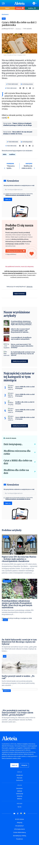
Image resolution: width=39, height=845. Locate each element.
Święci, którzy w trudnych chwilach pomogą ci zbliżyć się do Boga (17, 124)
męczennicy (7, 581)
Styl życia (19, 778)
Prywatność (19, 839)
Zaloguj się (29, 286)
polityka (6, 537)
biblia (4, 154)
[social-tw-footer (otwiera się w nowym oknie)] (21, 813)
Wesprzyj (18, 8)
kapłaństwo (7, 690)
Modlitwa (30, 8)
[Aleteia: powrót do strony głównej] (19, 3)
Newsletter (19, 788)
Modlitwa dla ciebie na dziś (16, 471)
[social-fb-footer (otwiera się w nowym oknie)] (18, 813)
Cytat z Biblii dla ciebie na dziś (18, 462)
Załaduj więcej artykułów (19, 361)
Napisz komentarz (19, 293)
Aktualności (19, 775)
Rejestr (7, 8)
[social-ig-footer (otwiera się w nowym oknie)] (24, 813)
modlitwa (12, 154)
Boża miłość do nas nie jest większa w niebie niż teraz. (17, 133)
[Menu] (7, 3)
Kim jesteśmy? (19, 826)
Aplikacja (19, 791)
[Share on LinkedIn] (23, 88)
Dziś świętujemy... (13, 444)
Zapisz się (8, 199)
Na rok (19, 807)
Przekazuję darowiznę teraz (14, 251)
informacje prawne (19, 829)
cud (5, 656)
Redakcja (18, 29)
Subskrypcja (19, 793)
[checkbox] (4, 193)
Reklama (19, 799)
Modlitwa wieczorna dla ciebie (17, 452)
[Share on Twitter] (26, 88)
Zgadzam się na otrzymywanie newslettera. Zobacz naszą (19, 194)
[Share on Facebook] (20, 88)
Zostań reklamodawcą (19, 832)
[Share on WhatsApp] (33, 88)
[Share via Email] (30, 88)
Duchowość (5, 14)
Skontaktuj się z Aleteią (19, 836)
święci (5, 620)
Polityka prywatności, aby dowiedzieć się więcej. (17, 195)
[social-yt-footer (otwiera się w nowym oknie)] (14, 813)
